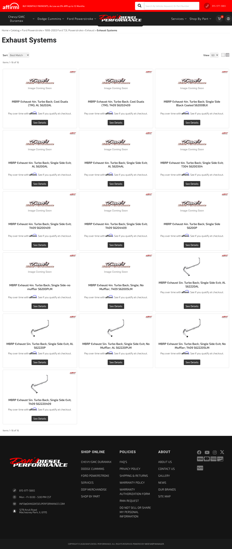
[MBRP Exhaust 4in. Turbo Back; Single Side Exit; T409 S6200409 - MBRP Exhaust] (73, 194)
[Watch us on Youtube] (207, 452)
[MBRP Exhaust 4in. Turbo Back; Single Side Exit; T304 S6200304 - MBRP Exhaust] (225, 132)
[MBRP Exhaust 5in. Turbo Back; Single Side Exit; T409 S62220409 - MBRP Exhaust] (73, 372)
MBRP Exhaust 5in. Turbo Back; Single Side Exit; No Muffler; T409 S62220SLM (192, 345)
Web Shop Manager (154, 544)
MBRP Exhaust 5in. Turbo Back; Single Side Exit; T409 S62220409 (39, 401)
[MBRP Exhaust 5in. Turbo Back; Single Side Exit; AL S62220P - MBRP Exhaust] (73, 316)
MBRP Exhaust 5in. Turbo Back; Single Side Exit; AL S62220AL (192, 284)
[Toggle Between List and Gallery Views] (225, 55)
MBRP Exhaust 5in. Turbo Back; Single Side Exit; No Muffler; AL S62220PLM (116, 345)
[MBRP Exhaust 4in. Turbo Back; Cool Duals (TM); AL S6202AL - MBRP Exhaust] (73, 71)
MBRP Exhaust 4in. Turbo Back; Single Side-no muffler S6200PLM (39, 287)
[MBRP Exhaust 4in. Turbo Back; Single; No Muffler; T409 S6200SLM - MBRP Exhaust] (149, 255)
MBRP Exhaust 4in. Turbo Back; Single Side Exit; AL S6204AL (116, 164)
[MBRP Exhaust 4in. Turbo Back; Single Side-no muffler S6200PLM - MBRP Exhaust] (73, 255)
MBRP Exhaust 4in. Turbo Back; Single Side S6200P (192, 225)
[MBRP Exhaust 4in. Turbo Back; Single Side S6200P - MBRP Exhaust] (225, 194)
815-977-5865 (27, 490)
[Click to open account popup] (228, 18)
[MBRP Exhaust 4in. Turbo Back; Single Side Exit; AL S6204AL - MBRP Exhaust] (149, 132)
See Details (39, 122)
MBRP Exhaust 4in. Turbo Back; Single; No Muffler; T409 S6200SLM (116, 287)
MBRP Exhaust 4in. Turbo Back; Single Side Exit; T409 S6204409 (116, 225)
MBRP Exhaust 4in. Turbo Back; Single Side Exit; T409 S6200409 (39, 225)
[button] (167, 6)
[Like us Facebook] (199, 452)
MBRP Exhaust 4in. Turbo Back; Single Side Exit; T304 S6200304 (191, 164)
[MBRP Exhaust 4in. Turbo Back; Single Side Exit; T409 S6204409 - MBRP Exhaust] (149, 194)
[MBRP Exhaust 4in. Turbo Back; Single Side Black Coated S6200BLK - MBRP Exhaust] (225, 71)
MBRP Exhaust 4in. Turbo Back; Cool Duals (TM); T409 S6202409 (116, 103)
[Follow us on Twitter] (222, 452)
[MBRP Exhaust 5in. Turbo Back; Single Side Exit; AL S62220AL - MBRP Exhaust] (225, 255)
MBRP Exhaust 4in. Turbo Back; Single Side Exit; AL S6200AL (39, 164)
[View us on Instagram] (215, 452)
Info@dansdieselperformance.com (42, 504)
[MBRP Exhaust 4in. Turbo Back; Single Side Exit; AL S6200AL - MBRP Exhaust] (73, 132)
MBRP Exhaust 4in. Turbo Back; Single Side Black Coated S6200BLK (192, 103)
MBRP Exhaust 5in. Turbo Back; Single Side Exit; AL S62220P (39, 345)
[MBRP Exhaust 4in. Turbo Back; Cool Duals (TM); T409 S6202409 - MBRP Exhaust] (149, 71)
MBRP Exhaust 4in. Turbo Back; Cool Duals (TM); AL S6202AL (40, 103)
